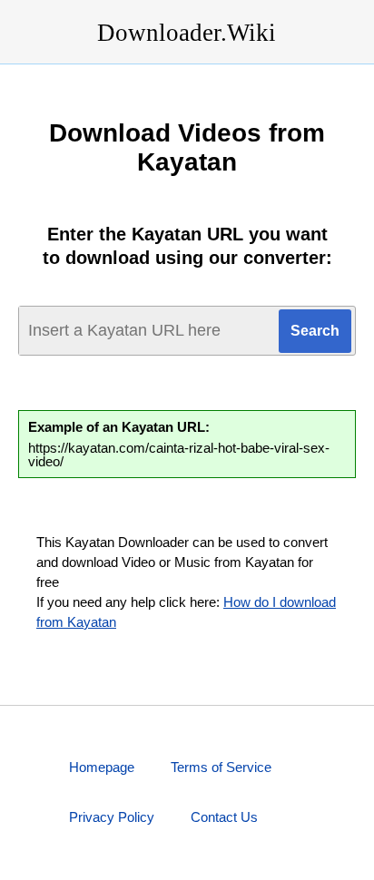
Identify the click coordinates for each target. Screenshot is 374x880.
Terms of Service (221, 767)
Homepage (101, 767)
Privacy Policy (111, 817)
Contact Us (224, 817)
